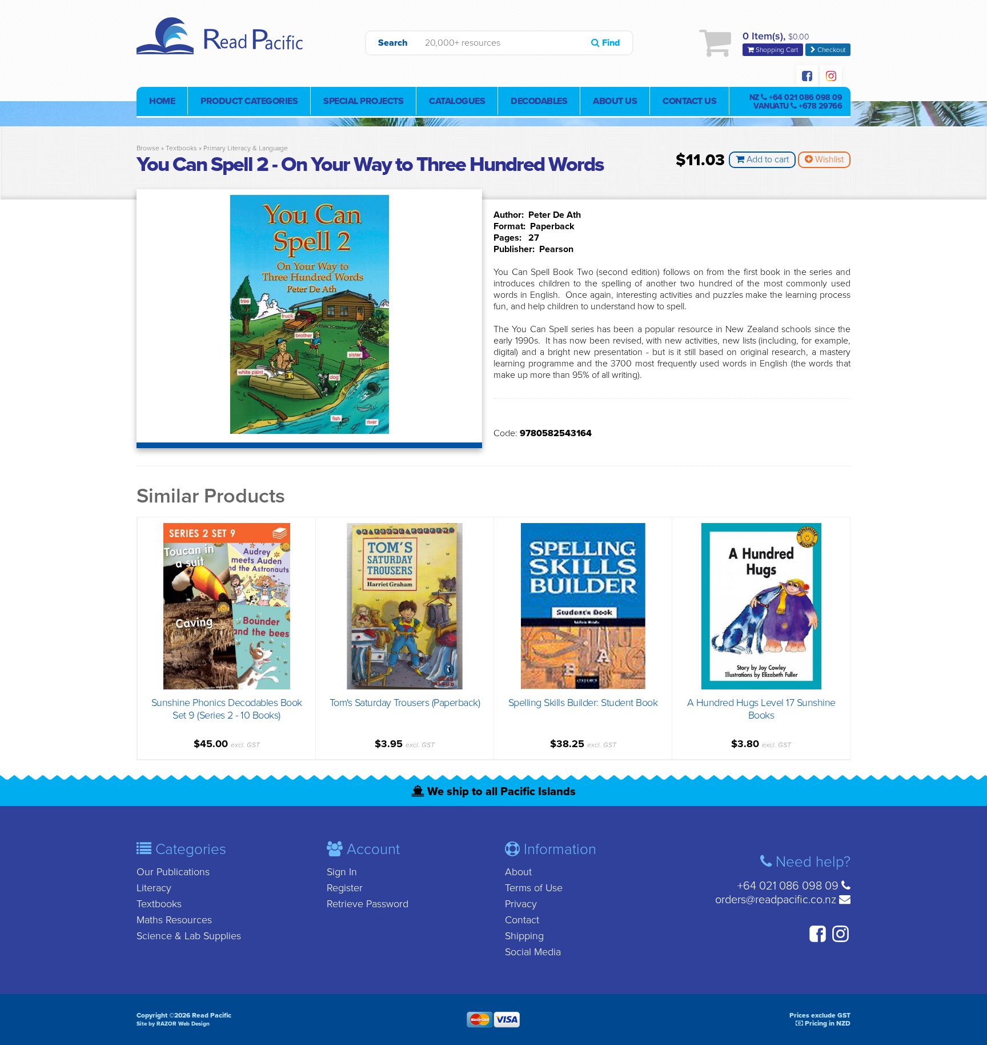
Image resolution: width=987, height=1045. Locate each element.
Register (345, 888)
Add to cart (766, 159)
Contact (522, 920)
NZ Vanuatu (795, 102)
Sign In (342, 871)
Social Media (533, 952)
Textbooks (181, 148)
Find (610, 43)
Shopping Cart (776, 50)
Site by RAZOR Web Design (173, 1023)
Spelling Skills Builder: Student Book (583, 702)
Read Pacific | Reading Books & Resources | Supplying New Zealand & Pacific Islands (222, 42)
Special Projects (363, 101)
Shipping (524, 936)
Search (393, 43)
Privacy (521, 904)
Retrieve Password (367, 904)
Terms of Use (534, 888)
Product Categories (249, 101)
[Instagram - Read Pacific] (831, 77)
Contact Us (689, 101)
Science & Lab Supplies (189, 936)
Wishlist (828, 159)
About (518, 871)
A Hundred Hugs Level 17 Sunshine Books (761, 708)
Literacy (154, 888)
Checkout (830, 50)
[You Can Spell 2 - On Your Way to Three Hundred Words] (309, 431)
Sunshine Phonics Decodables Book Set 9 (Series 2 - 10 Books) (226, 708)
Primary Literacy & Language (245, 148)
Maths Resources (174, 920)
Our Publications (173, 871)
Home (162, 101)
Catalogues (457, 101)
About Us (615, 101)
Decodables (539, 101)
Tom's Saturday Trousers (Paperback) (405, 702)
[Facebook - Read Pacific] (807, 77)
